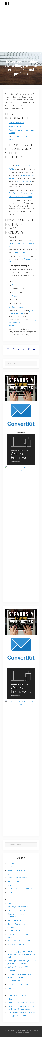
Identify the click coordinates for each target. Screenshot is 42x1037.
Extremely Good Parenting (17, 907)
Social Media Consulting (16, 995)
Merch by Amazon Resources (18, 940)
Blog (9, 874)
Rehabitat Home (13, 981)
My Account (12, 948)
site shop (24, 162)
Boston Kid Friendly (14, 881)
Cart (9, 885)
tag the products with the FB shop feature (22, 323)
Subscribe (11, 999)
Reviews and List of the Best (18, 984)
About (9, 867)
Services (10, 988)
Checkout (11, 892)
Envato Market (17, 296)
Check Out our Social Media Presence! (22, 888)
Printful (15, 285)
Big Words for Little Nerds (17, 870)
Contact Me (11, 896)
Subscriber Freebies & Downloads (20, 1002)
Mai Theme (25, 1033)
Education (11, 903)
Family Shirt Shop (19, 252)
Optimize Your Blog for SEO (17, 967)
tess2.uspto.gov (15, 126)
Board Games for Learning (17, 877)
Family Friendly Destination (17, 910)
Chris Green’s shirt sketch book (20, 193)
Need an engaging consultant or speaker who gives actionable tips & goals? (21, 954)
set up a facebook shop (24, 165)
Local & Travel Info (14, 930)
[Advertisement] (21, 30)
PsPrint (11, 169)
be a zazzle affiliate (24, 181)
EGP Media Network (20, 1030)
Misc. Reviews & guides (16, 944)
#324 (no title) (12, 863)
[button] (37, 4)
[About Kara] (21, 483)
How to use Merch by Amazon (20, 197)
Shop (9, 992)
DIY (8, 899)
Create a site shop (16, 307)
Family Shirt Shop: (16, 243)
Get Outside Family (14, 920)
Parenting (11, 971)
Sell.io (14, 329)
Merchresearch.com (16, 122)
